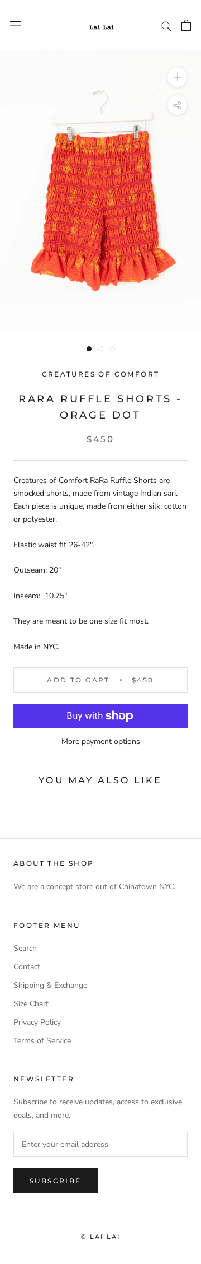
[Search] (166, 25)
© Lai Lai (101, 1236)
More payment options (100, 741)
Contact (26, 966)
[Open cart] (186, 25)
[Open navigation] (15, 25)
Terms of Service (42, 1040)
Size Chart (31, 1003)
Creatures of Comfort (101, 374)
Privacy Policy (37, 1022)
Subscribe (56, 1181)
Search (25, 948)
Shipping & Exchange (50, 985)
